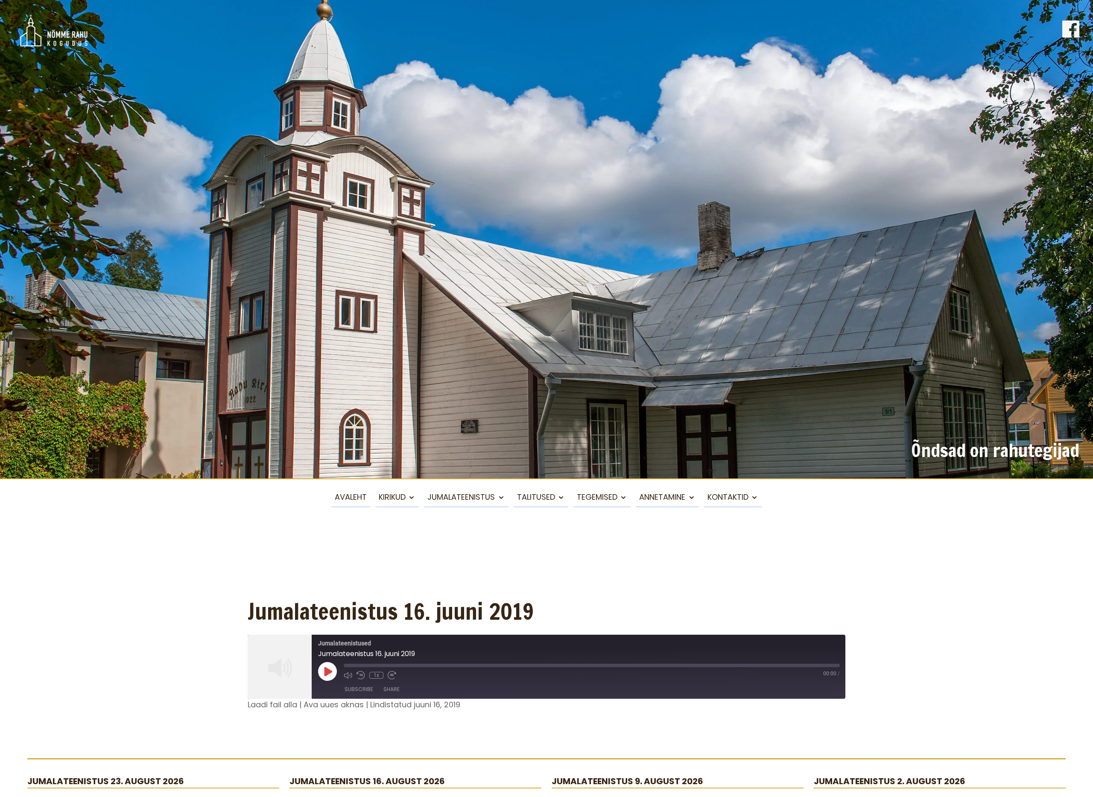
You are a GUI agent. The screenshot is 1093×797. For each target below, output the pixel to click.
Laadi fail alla (272, 704)
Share (391, 689)
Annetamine (662, 497)
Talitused (536, 497)
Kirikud (392, 497)
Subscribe (359, 689)
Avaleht (351, 497)
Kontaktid (727, 497)
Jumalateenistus (461, 497)
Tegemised (597, 497)
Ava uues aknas (334, 704)
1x (376, 675)
